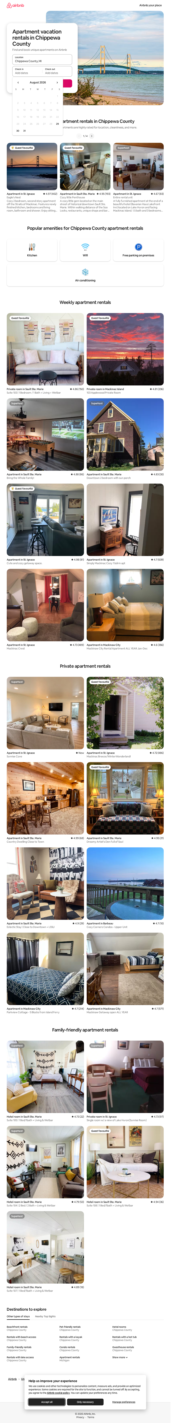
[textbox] (27, 73)
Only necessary (85, 1402)
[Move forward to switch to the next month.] (57, 83)
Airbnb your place (150, 5)
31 (24, 130)
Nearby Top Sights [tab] (45, 1316)
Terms (90, 1417)
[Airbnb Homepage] (15, 5)
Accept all (46, 1402)
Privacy (80, 1417)
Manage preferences (123, 1402)
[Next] (91, 136)
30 (17, 130)
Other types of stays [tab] (18, 1316)
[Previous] (79, 136)
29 (57, 123)
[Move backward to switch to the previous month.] (18, 83)
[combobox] (42, 61)
